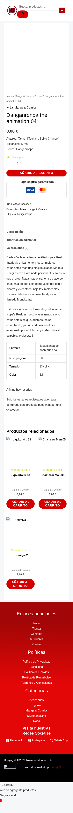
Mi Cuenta (36, 639)
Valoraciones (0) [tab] (17, 247)
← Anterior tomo (35, 83)
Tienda (36, 628)
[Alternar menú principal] (62, 10)
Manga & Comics (24, 96)
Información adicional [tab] (21, 239)
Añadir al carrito (36, 173)
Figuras (36, 705)
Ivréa (39, 96)
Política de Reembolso (36, 677)
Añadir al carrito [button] (20, 503)
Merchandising (36, 715)
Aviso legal (36, 666)
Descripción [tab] (14, 231)
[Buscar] (22, 14)
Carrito (36, 644)
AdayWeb (58, 767)
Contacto (36, 633)
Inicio (9, 96)
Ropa (36, 721)
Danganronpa (24, 214)
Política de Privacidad (36, 661)
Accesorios (36, 700)
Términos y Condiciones (36, 682)
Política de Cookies (36, 672)
